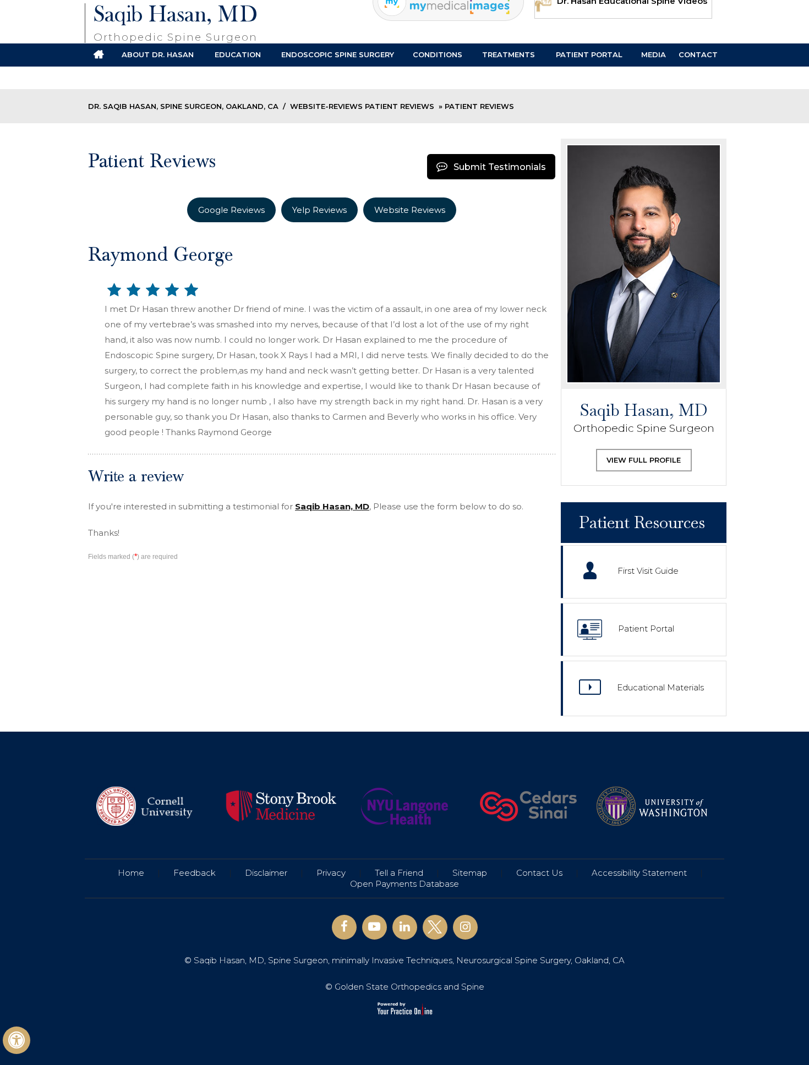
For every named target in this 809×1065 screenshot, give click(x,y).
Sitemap (469, 873)
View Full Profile (643, 459)
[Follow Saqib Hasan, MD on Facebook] (344, 927)
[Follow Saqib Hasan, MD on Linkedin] (404, 927)
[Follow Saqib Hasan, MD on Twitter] (435, 927)
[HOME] (98, 55)
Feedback (194, 873)
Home (131, 873)
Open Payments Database (404, 884)
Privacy (331, 873)
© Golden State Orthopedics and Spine (404, 986)
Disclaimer (266, 873)
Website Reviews (409, 210)
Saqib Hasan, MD (176, 22)
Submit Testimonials (499, 167)
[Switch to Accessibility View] (16, 1040)
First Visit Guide (648, 571)
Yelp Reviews (319, 210)
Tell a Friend (399, 873)
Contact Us (539, 873)
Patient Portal (646, 628)
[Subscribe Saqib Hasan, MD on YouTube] (374, 927)
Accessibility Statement (639, 873)
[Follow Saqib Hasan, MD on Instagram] (465, 927)
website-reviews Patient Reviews (362, 106)
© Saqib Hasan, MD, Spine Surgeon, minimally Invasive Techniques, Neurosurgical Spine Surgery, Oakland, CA (404, 960)
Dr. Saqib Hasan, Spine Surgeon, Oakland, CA (183, 106)
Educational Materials (660, 687)
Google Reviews (231, 210)
